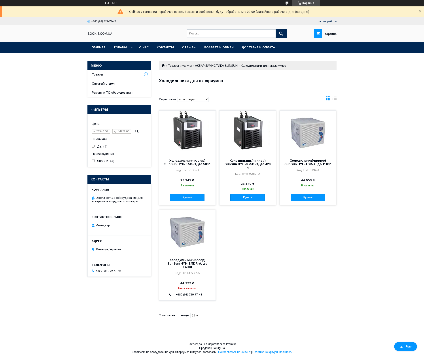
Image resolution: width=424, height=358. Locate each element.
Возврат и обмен (219, 47)
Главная (98, 47)
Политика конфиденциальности (272, 352)
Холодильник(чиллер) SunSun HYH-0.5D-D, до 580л (187, 162)
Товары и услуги (180, 65)
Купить (187, 197)
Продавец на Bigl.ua (212, 348)
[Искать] (281, 33)
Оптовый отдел (103, 83)
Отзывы (189, 47)
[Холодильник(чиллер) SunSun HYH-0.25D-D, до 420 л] (248, 133)
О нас (144, 47)
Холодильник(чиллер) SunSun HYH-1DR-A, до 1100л (307, 162)
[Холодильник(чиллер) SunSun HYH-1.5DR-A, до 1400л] (187, 232)
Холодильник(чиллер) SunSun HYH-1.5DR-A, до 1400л (187, 263)
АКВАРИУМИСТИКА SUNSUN (216, 65)
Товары (120, 47)
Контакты (165, 47)
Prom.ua (231, 344)
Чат (409, 346)
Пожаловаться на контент (234, 352)
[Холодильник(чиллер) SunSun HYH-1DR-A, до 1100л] (308, 133)
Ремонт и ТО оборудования (112, 92)
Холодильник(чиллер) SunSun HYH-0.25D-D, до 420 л (248, 164)
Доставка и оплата (258, 47)
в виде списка (335, 99)
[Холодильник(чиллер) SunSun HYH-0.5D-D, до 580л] (187, 133)
